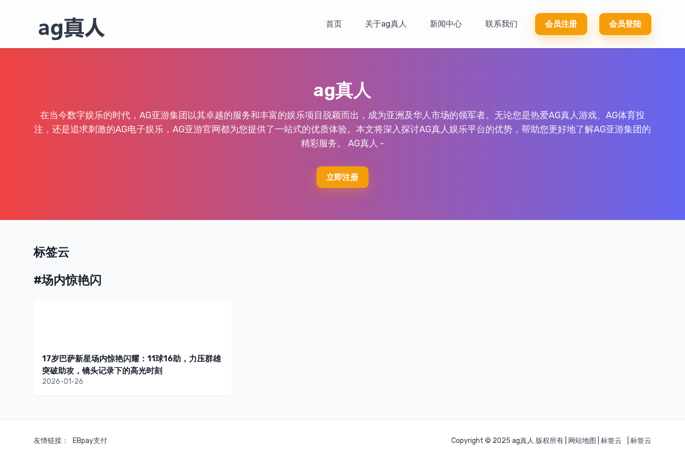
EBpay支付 (90, 440)
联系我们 (501, 24)
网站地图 (582, 440)
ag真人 (523, 440)
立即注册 (342, 177)
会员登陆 (625, 24)
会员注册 (561, 24)
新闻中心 (446, 24)
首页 (334, 24)
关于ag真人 (386, 24)
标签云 (611, 440)
